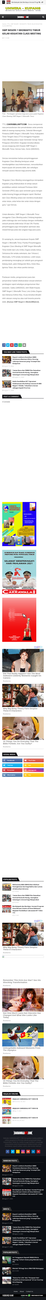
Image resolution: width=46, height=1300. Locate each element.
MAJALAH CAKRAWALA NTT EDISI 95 (25, 1099)
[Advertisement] (23, 57)
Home (4, 24)
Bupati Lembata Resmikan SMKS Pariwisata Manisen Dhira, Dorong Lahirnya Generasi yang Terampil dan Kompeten (26, 360)
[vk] (12, 775)
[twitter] (12, 765)
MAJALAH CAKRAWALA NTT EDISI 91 (25, 1118)
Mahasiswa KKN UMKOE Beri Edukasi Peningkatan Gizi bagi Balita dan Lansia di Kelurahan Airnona (27, 887)
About (22, 1291)
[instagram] (34, 770)
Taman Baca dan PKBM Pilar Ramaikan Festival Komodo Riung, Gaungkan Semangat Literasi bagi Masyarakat (27, 372)
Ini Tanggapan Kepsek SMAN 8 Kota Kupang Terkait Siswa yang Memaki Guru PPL (28, 1259)
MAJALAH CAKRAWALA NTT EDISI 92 (25, 1108)
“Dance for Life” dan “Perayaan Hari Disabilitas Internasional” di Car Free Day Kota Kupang (28, 1280)
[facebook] (12, 760)
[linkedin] (33, 1151)
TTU (8, 24)
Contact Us (29, 1291)
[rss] (34, 765)
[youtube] (34, 760)
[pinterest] (12, 770)
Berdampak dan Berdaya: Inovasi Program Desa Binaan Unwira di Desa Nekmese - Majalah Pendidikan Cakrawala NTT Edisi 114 (28, 909)
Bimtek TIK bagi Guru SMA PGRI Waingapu (28, 1268)
